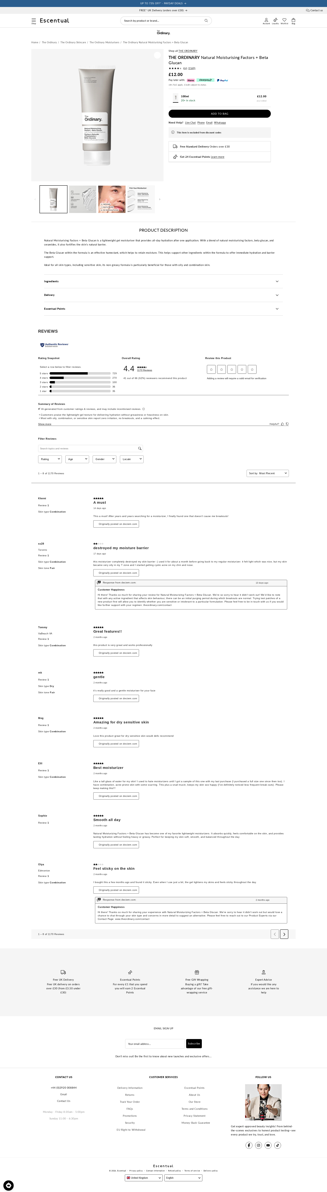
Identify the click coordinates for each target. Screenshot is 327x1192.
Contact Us (64, 1100)
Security (130, 1122)
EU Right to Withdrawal (131, 1129)
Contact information (155, 1171)
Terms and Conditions (195, 1108)
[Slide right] (160, 199)
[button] (33, 19)
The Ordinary (187, 50)
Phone (201, 122)
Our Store (194, 1101)
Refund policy (174, 1171)
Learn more (217, 156)
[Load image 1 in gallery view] (53, 199)
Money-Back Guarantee (196, 1122)
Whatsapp (220, 122)
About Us (194, 1094)
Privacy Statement (194, 1115)
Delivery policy (211, 1171)
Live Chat (190, 122)
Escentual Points (194, 1087)
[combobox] (166, 21)
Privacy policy (136, 1171)
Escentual (121, 1171)
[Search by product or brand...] (206, 20)
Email (209, 122)
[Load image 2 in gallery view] (83, 199)
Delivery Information (130, 1087)
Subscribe (194, 1043)
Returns (129, 1094)
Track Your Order (130, 1101)
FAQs (130, 1108)
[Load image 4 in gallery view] (141, 199)
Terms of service (192, 1171)
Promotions (130, 1115)
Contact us (316, 10)
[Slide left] (35, 199)
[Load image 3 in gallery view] (112, 199)
